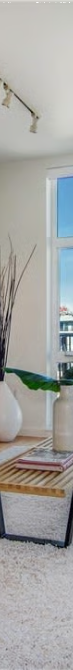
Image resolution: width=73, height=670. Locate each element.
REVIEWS (46, 2)
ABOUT (50, 2)
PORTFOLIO (38, 2)
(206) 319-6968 (63, 2)
